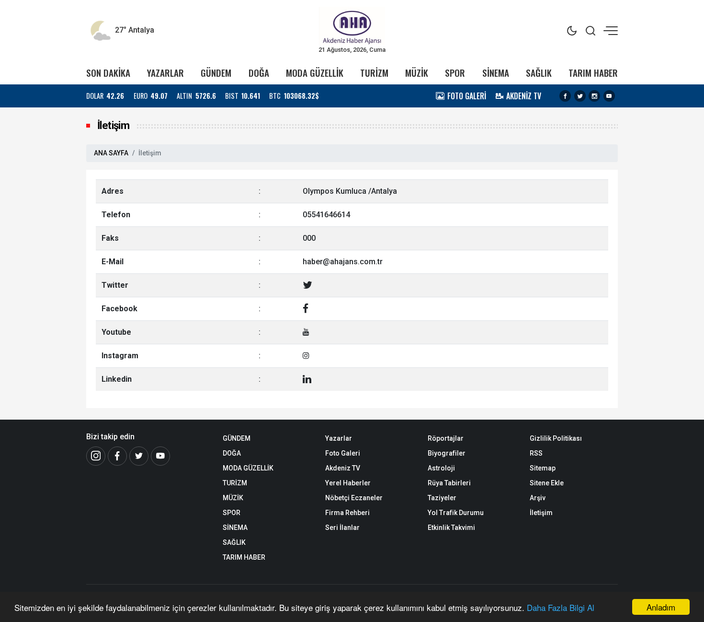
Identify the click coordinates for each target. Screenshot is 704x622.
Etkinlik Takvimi (451, 527)
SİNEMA (495, 73)
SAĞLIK (539, 73)
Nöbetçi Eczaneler (354, 498)
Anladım (661, 607)
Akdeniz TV (342, 468)
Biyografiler (447, 453)
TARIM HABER (593, 73)
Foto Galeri (342, 453)
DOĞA (259, 73)
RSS (536, 453)
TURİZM (374, 73)
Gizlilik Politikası (556, 438)
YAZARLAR (165, 73)
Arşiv (537, 498)
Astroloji (441, 468)
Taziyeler (442, 498)
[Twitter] (580, 96)
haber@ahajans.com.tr (343, 261)
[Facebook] (565, 96)
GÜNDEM (216, 73)
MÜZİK (416, 73)
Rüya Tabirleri (449, 483)
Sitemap (543, 468)
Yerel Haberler (348, 483)
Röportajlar (446, 438)
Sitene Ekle (547, 483)
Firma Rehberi (347, 512)
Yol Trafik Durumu (456, 512)
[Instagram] (594, 96)
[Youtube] (609, 96)
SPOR (455, 73)
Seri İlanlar (342, 527)
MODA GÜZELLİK (314, 73)
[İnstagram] (95, 456)
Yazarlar (338, 438)
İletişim (541, 512)
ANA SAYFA (111, 153)
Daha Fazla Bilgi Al (560, 607)
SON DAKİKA (108, 73)
